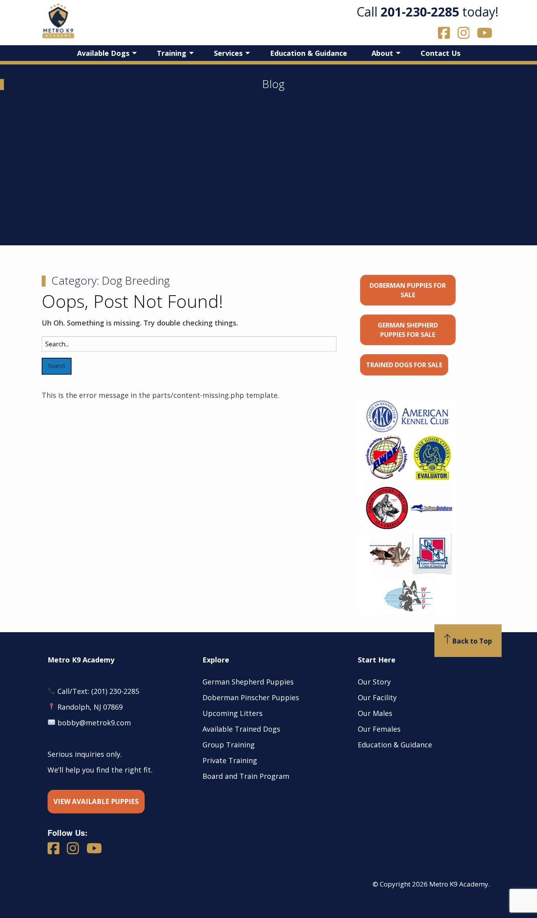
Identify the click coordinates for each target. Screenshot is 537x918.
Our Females (379, 729)
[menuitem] (105, 53)
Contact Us (440, 53)
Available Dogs (103, 53)
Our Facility (377, 697)
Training (171, 53)
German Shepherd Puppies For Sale (408, 330)
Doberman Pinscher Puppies (250, 697)
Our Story (374, 681)
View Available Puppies (96, 801)
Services (228, 53)
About (382, 53)
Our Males (375, 713)
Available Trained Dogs (241, 729)
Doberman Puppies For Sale (408, 290)
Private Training (229, 760)
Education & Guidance (308, 53)
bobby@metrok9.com (94, 722)
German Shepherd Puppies (248, 681)
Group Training (228, 744)
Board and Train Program (245, 776)
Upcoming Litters (232, 713)
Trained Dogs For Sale (404, 365)
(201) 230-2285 (115, 691)
